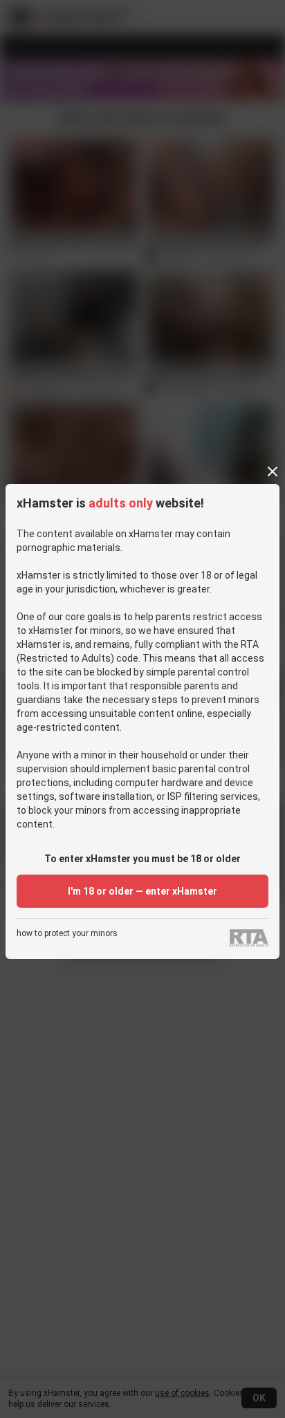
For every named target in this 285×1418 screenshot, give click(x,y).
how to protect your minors (67, 933)
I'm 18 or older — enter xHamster (142, 891)
